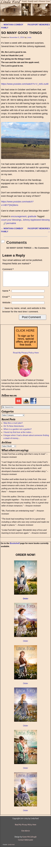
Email (6, 297)
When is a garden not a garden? (17, 429)
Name (6, 291)
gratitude (32, 216)
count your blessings (11, 220)
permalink (11, 223)
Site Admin (25, 831)
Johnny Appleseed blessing (36, 220)
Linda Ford (11, 844)
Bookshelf (15, 543)
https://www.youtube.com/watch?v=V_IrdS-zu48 (24, 84)
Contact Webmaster (25, 840)
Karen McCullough (29, 837)
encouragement (18, 216)
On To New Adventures (13, 426)
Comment (7, 269)
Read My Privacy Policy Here (26, 353)
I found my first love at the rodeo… (18, 432)
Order (25, 641)
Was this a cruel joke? (13, 423)
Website (6, 302)
